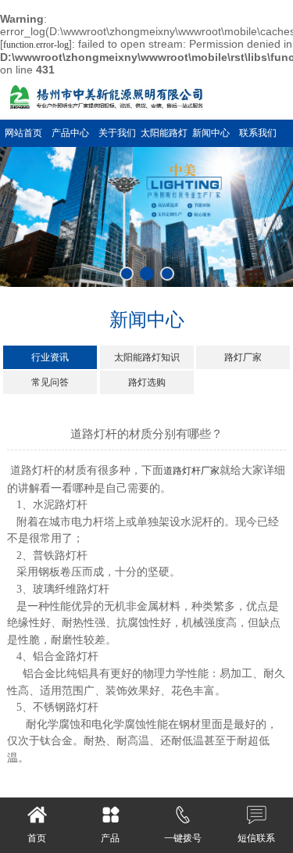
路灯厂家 (243, 357)
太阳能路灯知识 (147, 357)
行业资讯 (50, 357)
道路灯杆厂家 (191, 470)
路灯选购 (147, 382)
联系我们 (258, 132)
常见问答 (50, 382)
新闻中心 (211, 132)
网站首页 (23, 132)
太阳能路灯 (164, 132)
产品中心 (70, 132)
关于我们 (117, 132)
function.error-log (36, 44)
